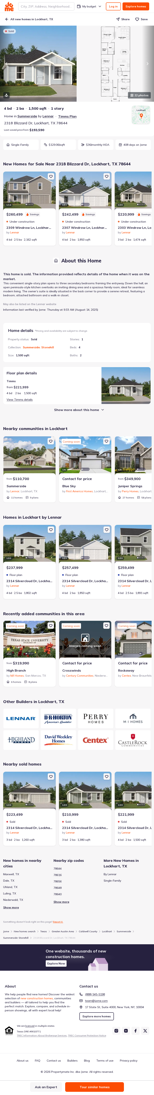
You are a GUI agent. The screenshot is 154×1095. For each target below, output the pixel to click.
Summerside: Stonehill (38, 347)
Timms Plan (67, 116)
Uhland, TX (10, 887)
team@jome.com (96, 1001)
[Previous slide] (6, 64)
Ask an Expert (46, 1087)
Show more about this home (76, 410)
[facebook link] (136, 1031)
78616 (58, 875)
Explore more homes (97, 1016)
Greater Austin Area (63, 931)
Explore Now (56, 963)
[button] (77, 957)
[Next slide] (147, 64)
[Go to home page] (9, 6)
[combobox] (46, 6)
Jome (6, 931)
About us (22, 1060)
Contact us (54, 1060)
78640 (58, 894)
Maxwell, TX (11, 874)
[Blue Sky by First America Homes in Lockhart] (85, 456)
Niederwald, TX (13, 900)
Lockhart (107, 931)
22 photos (141, 95)
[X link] (145, 1031)
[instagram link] (116, 1031)
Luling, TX (9, 893)
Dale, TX (8, 880)
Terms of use (104, 1060)
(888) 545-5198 (95, 994)
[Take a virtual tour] (6, 95)
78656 (58, 881)
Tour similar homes (95, 1087)
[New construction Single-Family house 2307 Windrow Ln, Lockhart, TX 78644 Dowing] (85, 192)
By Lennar (110, 874)
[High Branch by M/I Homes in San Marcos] (29, 641)
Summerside (27, 116)
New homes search (24, 931)
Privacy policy (128, 1060)
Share (125, 19)
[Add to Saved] (51, 176)
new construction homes (37, 998)
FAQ (37, 1060)
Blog (87, 1060)
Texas (43, 931)
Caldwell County (88, 931)
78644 (58, 868)
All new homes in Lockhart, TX (31, 19)
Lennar (48, 116)
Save (144, 19)
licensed (29, 1025)
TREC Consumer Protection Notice (87, 1035)
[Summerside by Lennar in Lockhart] (29, 456)
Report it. (58, 921)
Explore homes (136, 6)
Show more (11, 907)
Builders (72, 1060)
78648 (58, 888)
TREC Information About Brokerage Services (42, 1035)
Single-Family (112, 880)
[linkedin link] (126, 1031)
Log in (113, 6)
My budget (89, 6)
